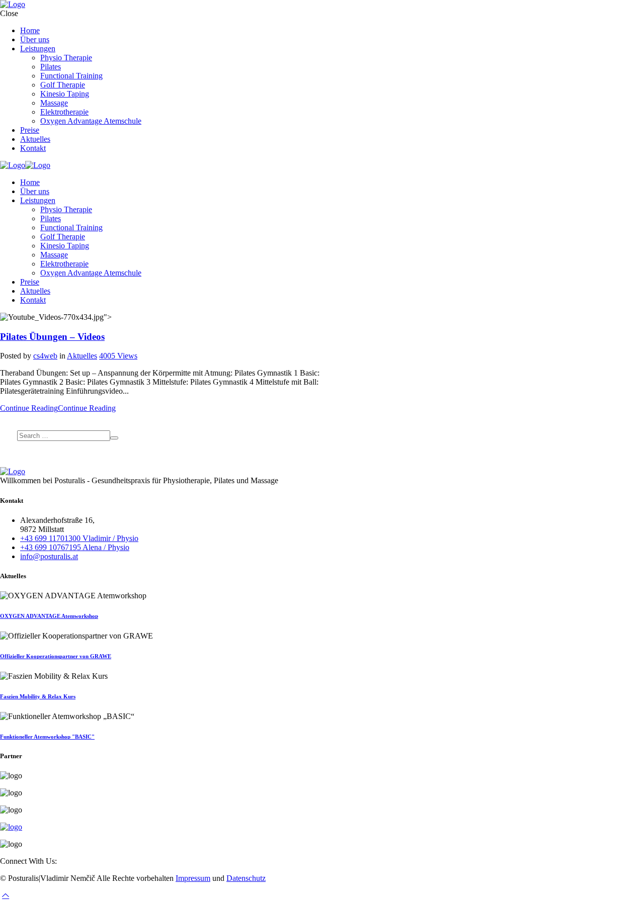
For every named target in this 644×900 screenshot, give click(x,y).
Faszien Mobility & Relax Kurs (37, 696)
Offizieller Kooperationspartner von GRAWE (55, 656)
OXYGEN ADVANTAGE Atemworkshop (49, 616)
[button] (5, 895)
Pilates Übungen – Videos (52, 336)
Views (118, 355)
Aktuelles (82, 355)
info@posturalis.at (49, 556)
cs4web (45, 355)
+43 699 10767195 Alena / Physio (74, 547)
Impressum (193, 878)
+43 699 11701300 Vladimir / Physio (79, 538)
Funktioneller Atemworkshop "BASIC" (47, 737)
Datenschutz (246, 878)
